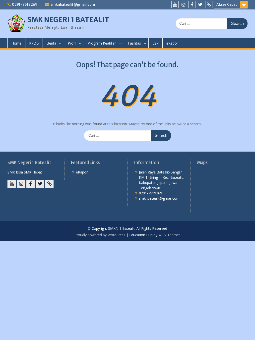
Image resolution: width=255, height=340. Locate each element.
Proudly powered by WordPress (99, 234)
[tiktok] (208, 4)
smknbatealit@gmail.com (73, 4)
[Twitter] (200, 4)
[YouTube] (175, 4)
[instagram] (183, 4)
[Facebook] (191, 4)
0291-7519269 (24, 4)
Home (16, 43)
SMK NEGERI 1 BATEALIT (68, 19)
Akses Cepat (226, 4)
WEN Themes (169, 234)
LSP (155, 43)
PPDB (34, 43)
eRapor (172, 43)
